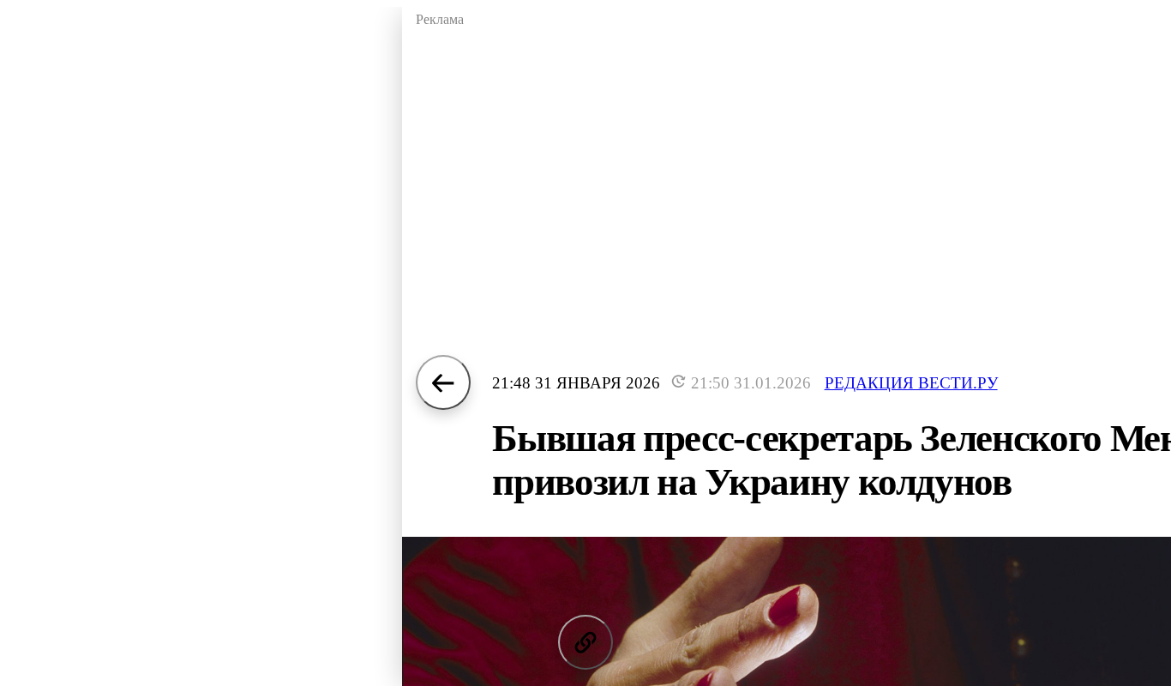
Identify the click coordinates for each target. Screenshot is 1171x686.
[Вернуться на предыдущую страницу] (443, 382)
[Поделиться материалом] (585, 642)
